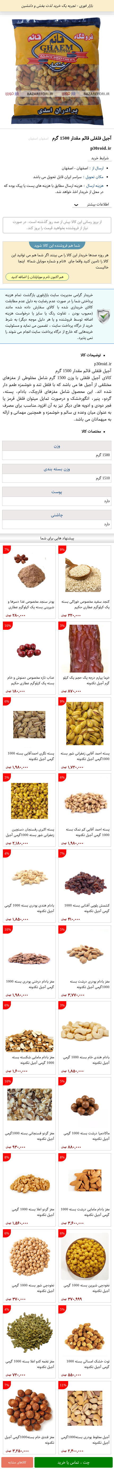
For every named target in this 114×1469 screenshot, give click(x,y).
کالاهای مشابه (17, 1462)
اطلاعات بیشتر (91, 204)
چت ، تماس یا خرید (74, 1462)
